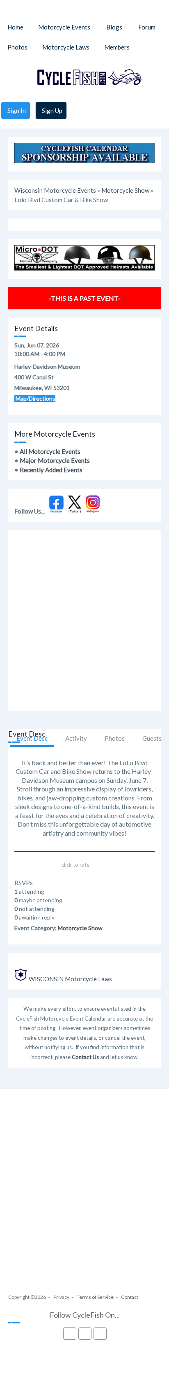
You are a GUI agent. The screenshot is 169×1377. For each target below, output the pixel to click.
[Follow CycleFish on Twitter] (75, 511)
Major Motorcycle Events (55, 460)
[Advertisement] (84, 620)
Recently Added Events (51, 469)
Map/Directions (34, 398)
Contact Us (85, 1057)
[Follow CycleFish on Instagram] (93, 511)
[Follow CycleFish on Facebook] (56, 511)
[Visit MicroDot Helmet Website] (84, 268)
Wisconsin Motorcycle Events (55, 190)
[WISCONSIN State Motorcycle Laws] (20, 979)
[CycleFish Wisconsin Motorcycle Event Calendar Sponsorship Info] (84, 161)
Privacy (61, 1297)
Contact (129, 1297)
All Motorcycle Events (50, 451)
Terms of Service (95, 1297)
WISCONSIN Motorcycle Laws (70, 979)
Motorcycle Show (125, 190)
